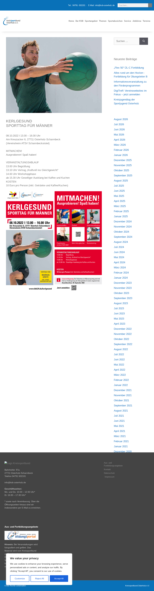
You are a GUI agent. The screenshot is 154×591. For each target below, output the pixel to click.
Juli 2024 (119, 247)
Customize (20, 578)
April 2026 (119, 139)
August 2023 (121, 303)
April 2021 (119, 431)
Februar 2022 (121, 380)
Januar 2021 (121, 446)
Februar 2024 (121, 272)
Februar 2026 (121, 150)
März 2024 (120, 267)
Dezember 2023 (123, 282)
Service (127, 21)
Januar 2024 (121, 277)
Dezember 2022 (123, 328)
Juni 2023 (119, 313)
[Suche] (150, 5)
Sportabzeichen (115, 21)
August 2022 (121, 349)
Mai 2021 (119, 426)
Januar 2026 (121, 155)
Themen (102, 21)
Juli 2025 (119, 185)
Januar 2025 (121, 216)
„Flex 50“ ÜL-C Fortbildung (129, 67)
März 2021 (120, 436)
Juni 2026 (119, 129)
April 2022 (119, 369)
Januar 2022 (121, 385)
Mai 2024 (119, 257)
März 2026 (120, 144)
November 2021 (123, 395)
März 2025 (120, 206)
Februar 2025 (121, 211)
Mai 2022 (119, 364)
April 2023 (119, 323)
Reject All (39, 578)
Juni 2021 (119, 420)
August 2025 (121, 180)
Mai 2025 (119, 196)
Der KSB (79, 21)
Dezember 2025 (123, 160)
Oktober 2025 (121, 170)
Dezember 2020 (123, 451)
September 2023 (123, 298)
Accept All (58, 578)
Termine (146, 21)
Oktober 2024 (121, 231)
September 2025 (123, 175)
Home (71, 21)
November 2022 (123, 334)
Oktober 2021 (121, 400)
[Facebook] (11, 5)
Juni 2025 (119, 190)
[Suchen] (143, 41)
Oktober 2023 (121, 293)
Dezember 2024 (123, 221)
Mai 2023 (119, 318)
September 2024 (123, 236)
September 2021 (123, 405)
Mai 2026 (119, 134)
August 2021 (121, 410)
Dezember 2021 (123, 390)
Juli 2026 (119, 124)
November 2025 (123, 165)
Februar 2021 (121, 441)
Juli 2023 (119, 308)
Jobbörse (136, 21)
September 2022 (123, 344)
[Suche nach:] (126, 41)
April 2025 (119, 201)
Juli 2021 (119, 415)
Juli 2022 (119, 354)
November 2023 (123, 288)
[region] (39, 569)
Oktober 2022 (121, 339)
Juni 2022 (119, 359)
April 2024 (119, 262)
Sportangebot (91, 21)
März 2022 (120, 374)
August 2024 (121, 242)
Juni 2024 (119, 252)
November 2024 (123, 226)
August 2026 (121, 119)
